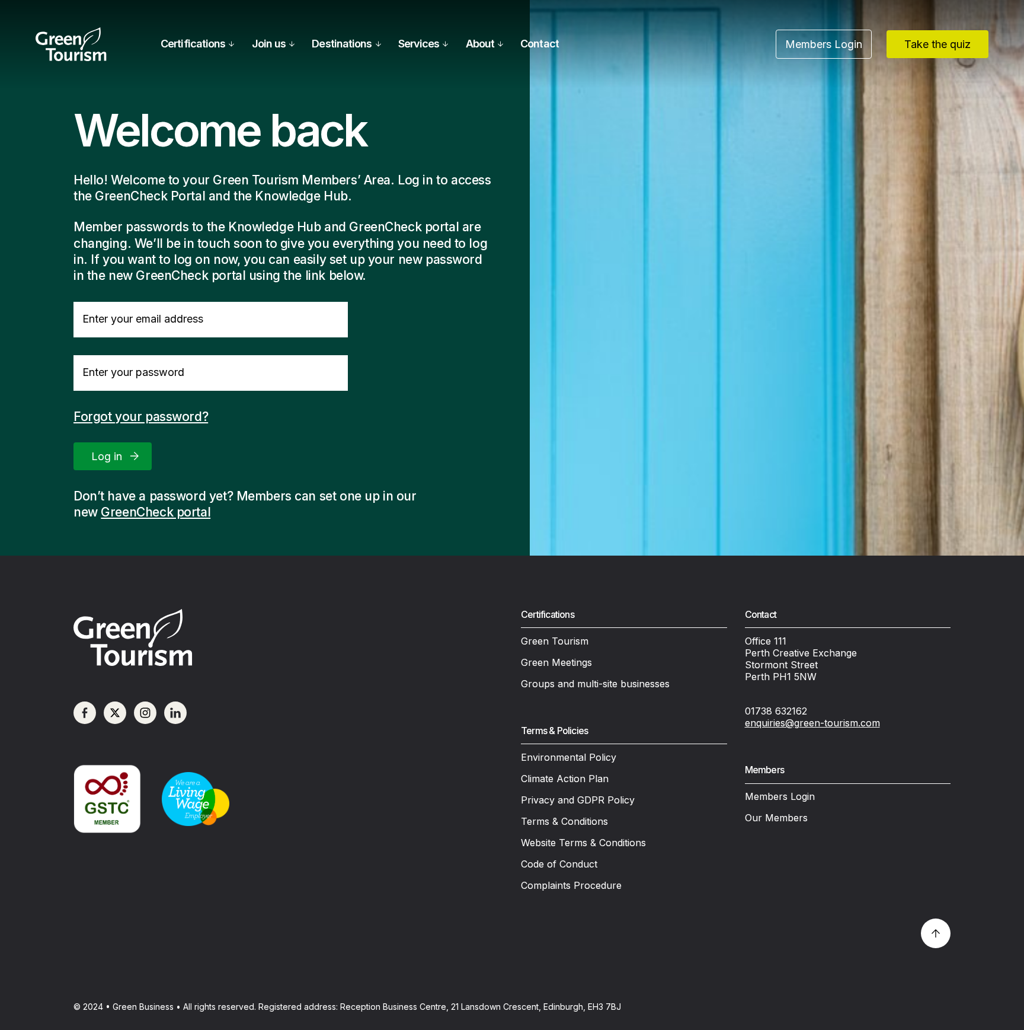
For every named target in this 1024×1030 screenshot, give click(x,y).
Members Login (780, 796)
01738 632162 (776, 711)
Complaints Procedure (571, 885)
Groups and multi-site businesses (595, 684)
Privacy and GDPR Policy (578, 800)
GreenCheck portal (155, 512)
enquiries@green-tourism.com (812, 723)
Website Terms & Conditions (583, 843)
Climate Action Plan (565, 779)
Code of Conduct (559, 864)
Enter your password (133, 372)
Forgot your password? (140, 416)
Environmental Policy (568, 757)
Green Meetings (556, 662)
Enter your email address (142, 318)
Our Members (776, 818)
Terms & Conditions (564, 821)
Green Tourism (554, 641)
